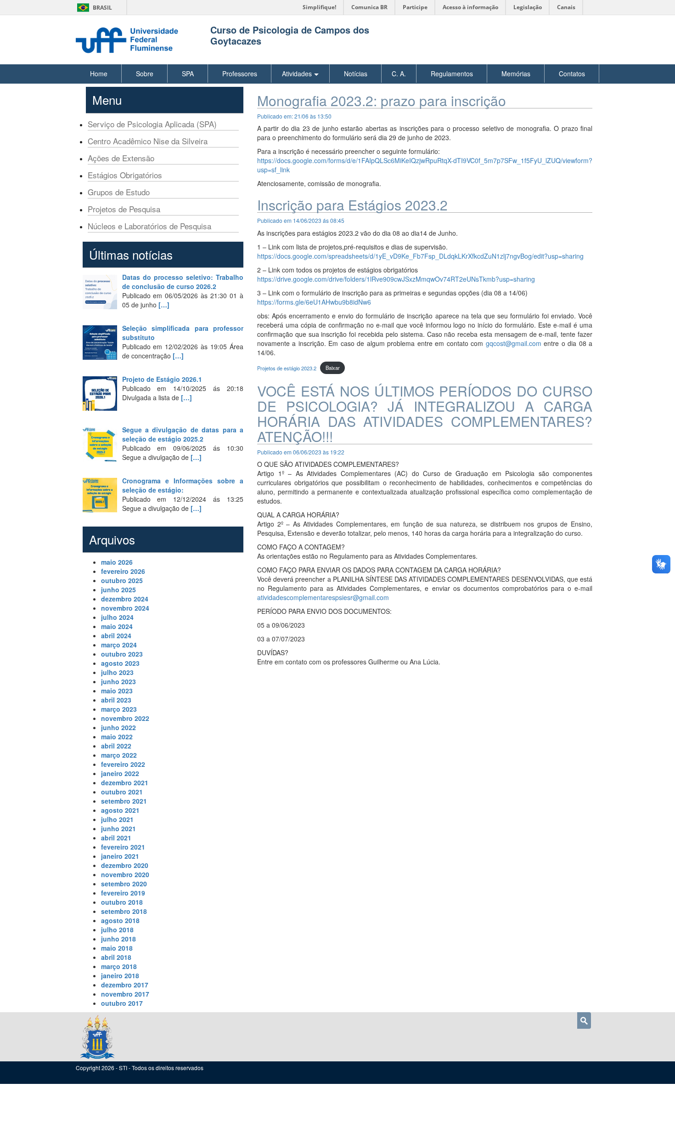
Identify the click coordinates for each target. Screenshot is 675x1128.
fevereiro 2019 (123, 892)
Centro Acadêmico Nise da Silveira (148, 141)
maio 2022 (117, 736)
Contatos (572, 73)
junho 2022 (118, 727)
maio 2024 (117, 626)
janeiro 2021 (120, 856)
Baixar (333, 367)
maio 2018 (117, 947)
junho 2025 (118, 589)
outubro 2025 (122, 580)
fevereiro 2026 (123, 571)
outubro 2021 (122, 791)
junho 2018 (118, 938)
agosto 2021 (120, 810)
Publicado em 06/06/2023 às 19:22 (300, 452)
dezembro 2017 (124, 984)
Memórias (515, 73)
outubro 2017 (122, 1003)
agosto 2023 (120, 663)
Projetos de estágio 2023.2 (286, 367)
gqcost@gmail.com (513, 343)
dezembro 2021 (124, 782)
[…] (163, 304)
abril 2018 (116, 957)
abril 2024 (116, 635)
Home (98, 73)
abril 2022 (116, 745)
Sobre (144, 73)
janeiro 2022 (120, 773)
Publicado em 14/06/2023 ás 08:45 (300, 220)
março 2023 (119, 709)
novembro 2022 (125, 718)
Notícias (355, 73)
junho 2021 (118, 828)
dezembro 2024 (124, 598)
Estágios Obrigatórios (125, 175)
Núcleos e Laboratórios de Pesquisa (149, 226)
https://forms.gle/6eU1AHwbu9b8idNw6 (314, 301)
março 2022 (119, 755)
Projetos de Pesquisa (124, 209)
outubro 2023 (122, 653)
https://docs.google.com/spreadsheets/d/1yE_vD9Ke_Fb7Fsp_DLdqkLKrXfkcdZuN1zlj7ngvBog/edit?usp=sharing (420, 256)
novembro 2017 (125, 993)
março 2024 (119, 644)
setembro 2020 (124, 883)
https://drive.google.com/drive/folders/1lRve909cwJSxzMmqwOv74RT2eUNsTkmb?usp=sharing (396, 278)
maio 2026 (117, 562)
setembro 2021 (124, 800)
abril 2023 (116, 699)
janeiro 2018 (120, 975)
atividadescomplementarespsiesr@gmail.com (323, 597)
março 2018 (119, 966)
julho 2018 (117, 929)
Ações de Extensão (121, 158)
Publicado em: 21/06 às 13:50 (294, 116)
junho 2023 (118, 681)
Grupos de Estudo (119, 192)
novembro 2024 (125, 607)
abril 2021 (116, 837)
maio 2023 (117, 690)
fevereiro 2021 (123, 846)
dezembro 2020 (124, 865)
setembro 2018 (124, 911)
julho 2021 (117, 819)
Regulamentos (452, 73)
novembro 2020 (125, 874)
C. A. (399, 73)
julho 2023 (117, 672)
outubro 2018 (122, 902)
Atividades (297, 73)
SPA (188, 73)
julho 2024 (117, 617)
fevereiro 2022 (123, 764)
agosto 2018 (120, 920)
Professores (239, 73)
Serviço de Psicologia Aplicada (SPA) (152, 124)
